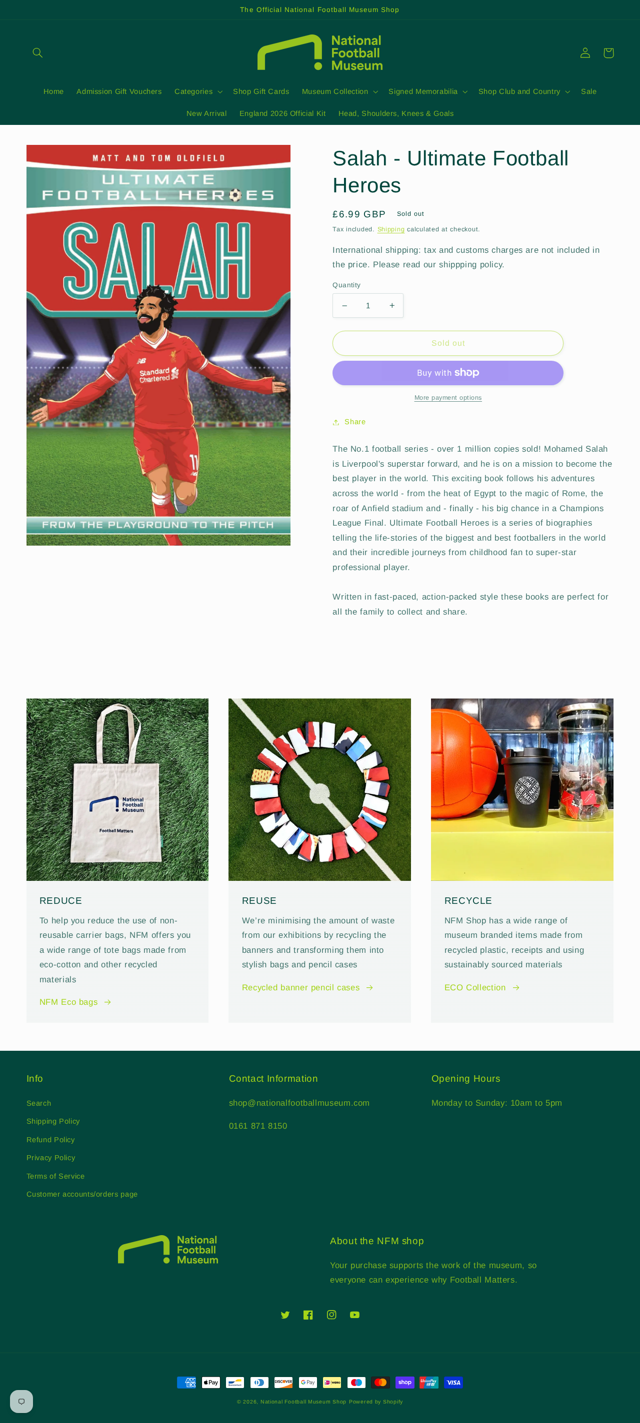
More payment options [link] (448, 397)
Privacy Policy (51, 1158)
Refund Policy (50, 1140)
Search (39, 1103)
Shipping (391, 229)
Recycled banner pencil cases (301, 987)
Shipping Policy (53, 1121)
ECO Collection (475, 987)
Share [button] (355, 422)
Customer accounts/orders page (82, 1194)
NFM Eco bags (69, 1002)
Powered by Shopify (376, 1402)
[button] (38, 52)
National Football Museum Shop (303, 1402)
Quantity (346, 285)
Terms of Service (55, 1176)
